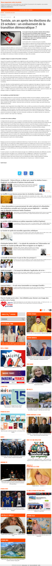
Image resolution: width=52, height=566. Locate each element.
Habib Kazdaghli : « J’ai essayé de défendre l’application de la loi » (23, 270)
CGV (28, 565)
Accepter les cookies (26, 10)
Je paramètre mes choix (10, 12)
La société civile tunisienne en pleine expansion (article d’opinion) (23, 221)
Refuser (2, 12)
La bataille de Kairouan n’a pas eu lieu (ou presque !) (18, 258)
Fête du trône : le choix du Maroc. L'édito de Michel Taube (39, 333)
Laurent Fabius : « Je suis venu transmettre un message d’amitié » (23, 285)
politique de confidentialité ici (7, 6)
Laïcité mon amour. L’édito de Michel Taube (13, 367)
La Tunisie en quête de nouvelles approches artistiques (19, 231)
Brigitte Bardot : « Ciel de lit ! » (39, 485)
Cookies (39, 565)
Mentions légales (24, 565)
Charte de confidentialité (33, 565)
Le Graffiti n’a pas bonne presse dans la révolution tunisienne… (22, 194)
